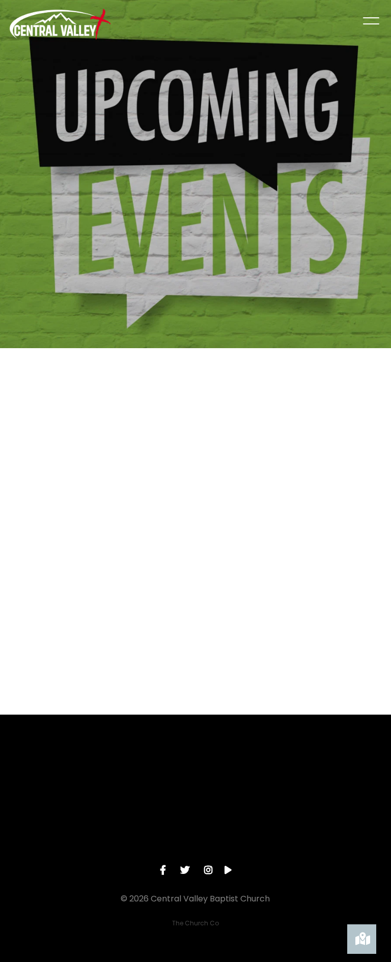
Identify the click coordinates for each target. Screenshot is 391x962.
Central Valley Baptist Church (244, 832)
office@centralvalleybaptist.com (58, 828)
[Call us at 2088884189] (146, 771)
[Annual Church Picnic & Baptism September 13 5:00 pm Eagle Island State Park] (325, 432)
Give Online (342, 828)
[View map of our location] (244, 771)
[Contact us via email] (49, 771)
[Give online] (342, 771)
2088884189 (146, 828)
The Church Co (195, 923)
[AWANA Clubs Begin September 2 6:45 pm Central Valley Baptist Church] (65, 433)
